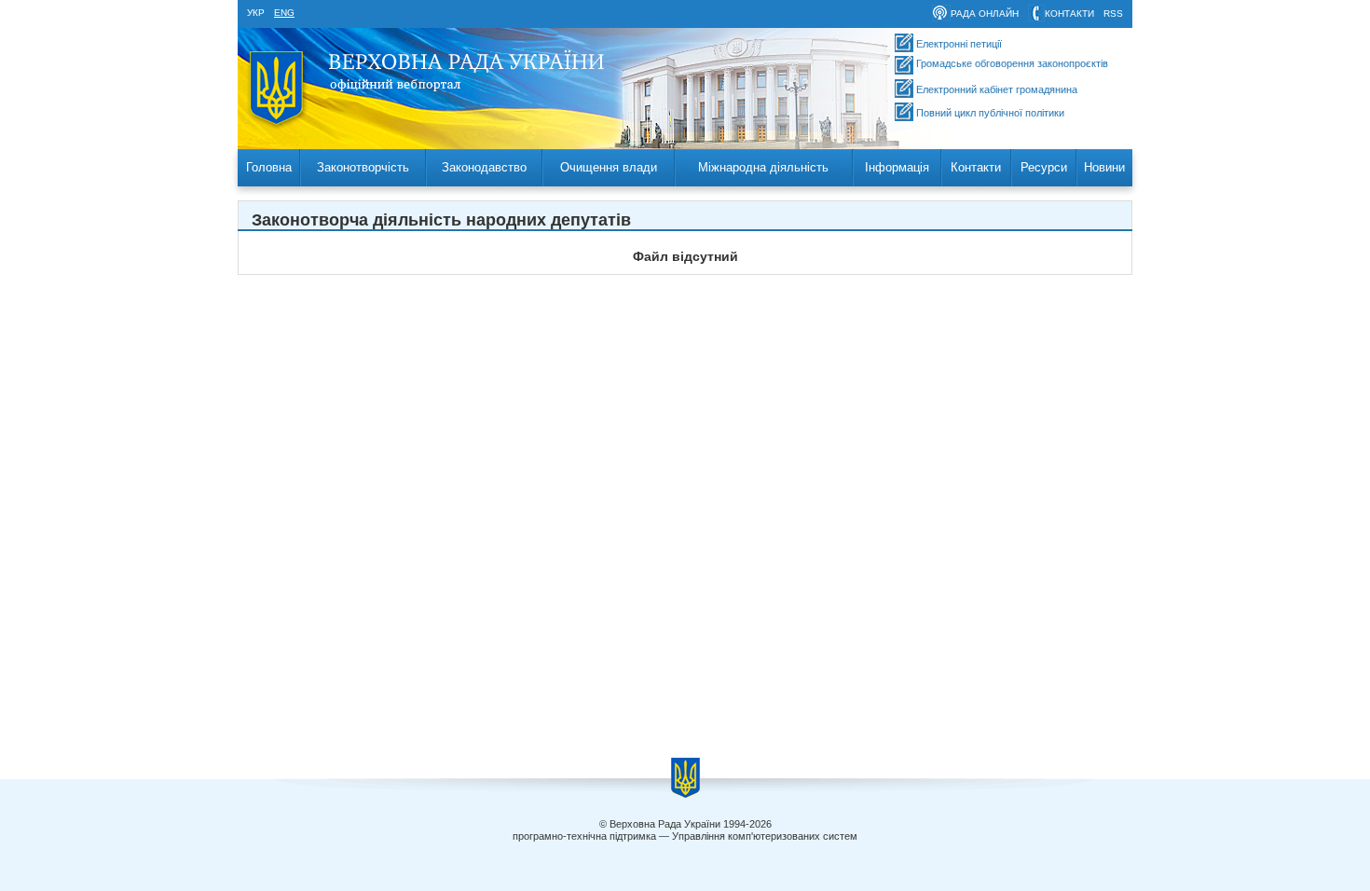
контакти (1069, 13)
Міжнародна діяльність (763, 167)
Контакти (976, 167)
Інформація (897, 167)
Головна (269, 167)
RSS (1113, 13)
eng (284, 12)
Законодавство (484, 167)
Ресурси (1044, 167)
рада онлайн (985, 13)
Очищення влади (608, 167)
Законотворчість (363, 167)
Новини (1104, 167)
